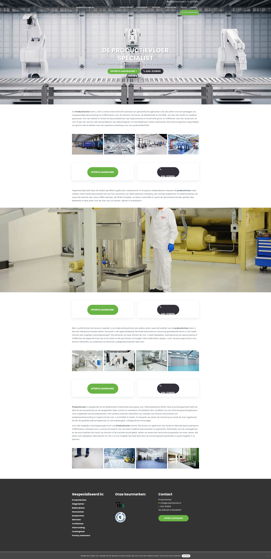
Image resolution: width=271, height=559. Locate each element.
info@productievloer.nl (177, 1)
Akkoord (186, 556)
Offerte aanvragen (122, 71)
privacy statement (175, 556)
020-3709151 (194, 1)
